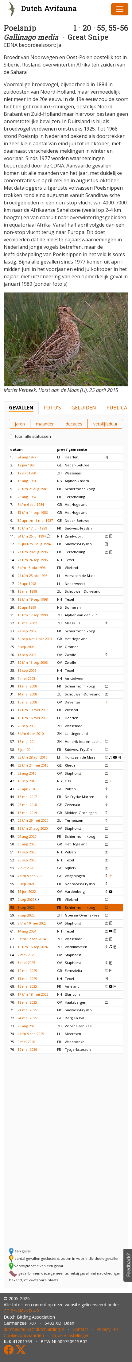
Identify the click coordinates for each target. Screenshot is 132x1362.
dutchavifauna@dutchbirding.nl (34, 1329)
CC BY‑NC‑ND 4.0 (21, 1311)
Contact (80, 1329)
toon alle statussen (33, 436)
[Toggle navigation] (119, 9)
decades (74, 424)
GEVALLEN (21, 407)
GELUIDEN (84, 407)
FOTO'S (52, 407)
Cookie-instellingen (71, 1335)
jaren (20, 424)
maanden (45, 424)
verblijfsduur (105, 424)
